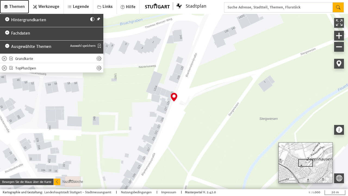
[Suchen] (338, 7)
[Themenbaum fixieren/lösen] (98, 19)
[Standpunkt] (339, 64)
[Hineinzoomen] (339, 36)
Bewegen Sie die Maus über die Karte (26, 181)
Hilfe (130, 6)
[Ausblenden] (57, 182)
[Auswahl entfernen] (4, 58)
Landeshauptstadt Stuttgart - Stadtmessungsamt (78, 192)
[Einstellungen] (99, 58)
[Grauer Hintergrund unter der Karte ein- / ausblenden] (92, 19)
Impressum (169, 192)
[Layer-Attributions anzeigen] (339, 130)
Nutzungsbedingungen (137, 192)
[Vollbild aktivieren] (339, 23)
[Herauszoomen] (339, 47)
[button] (14, 6)
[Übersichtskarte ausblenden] (339, 178)
